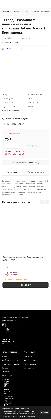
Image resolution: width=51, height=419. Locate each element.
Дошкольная (7, 375)
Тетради (5, 368)
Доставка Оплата (31, 360)
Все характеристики (10, 110)
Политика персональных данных (8, 342)
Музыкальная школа (10, 364)
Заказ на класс (30, 364)
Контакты (28, 356)
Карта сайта (29, 368)
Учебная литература (21, 12)
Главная (5, 12)
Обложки (5, 371)
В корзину (33, 145)
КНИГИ (4, 356)
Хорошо (44, 412)
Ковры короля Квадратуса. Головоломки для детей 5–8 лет (22, 258)
